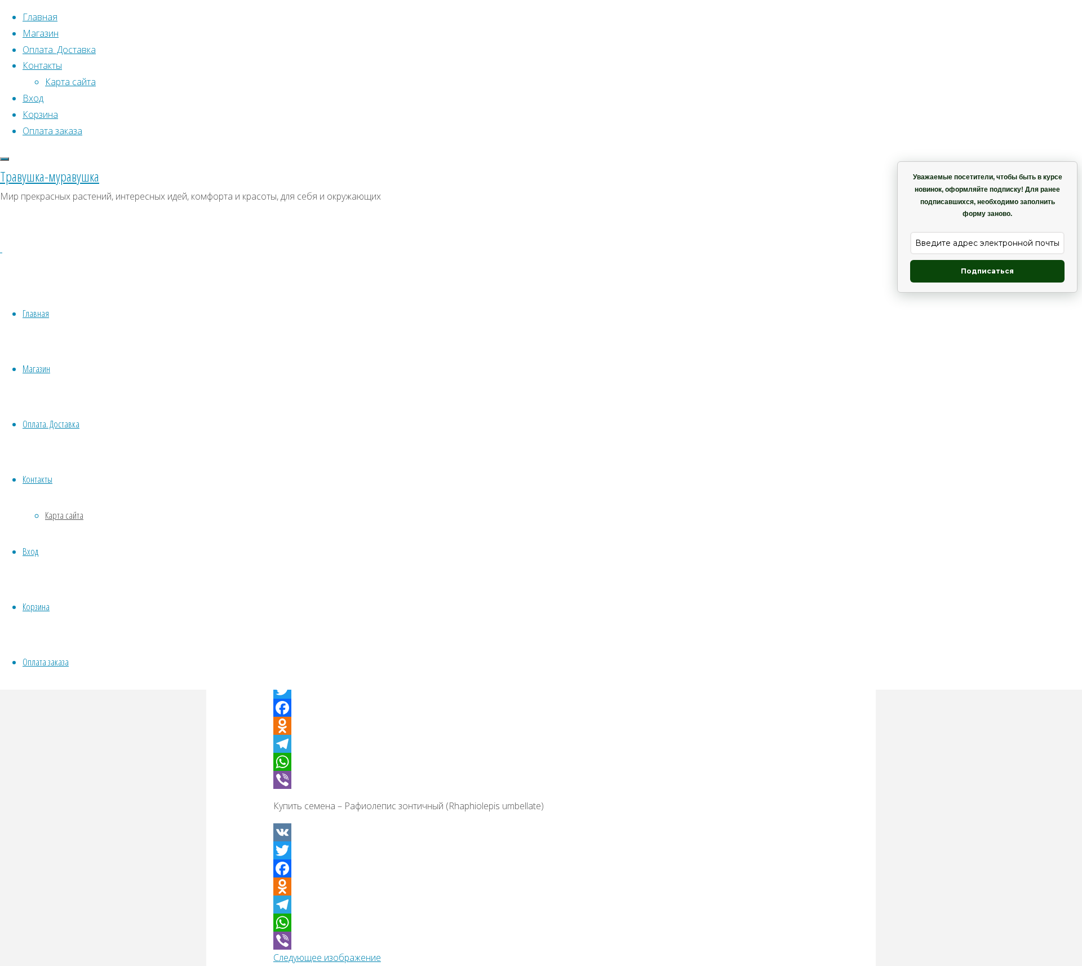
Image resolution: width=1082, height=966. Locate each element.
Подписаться (987, 271)
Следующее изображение (327, 957)
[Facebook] (541, 708)
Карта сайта (64, 515)
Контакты (37, 479)
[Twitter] (541, 850)
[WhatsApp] (541, 762)
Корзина (36, 606)
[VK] (541, 832)
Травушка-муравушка (49, 176)
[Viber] (541, 780)
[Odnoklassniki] (541, 726)
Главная (36, 313)
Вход (30, 551)
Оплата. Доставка (51, 423)
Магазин (36, 368)
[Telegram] (541, 744)
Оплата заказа (46, 661)
